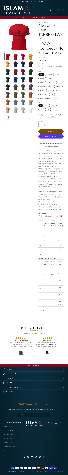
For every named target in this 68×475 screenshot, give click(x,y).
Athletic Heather (45, 98)
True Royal (52, 82)
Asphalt (58, 86)
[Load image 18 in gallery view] (7, 79)
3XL (48, 109)
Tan (52, 94)
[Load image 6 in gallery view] (7, 64)
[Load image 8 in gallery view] (15, 64)
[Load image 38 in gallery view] (15, 102)
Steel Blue (43, 94)
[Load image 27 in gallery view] (23, 87)
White (56, 98)
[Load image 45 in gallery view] (23, 110)
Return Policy (8, 426)
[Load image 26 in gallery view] (15, 87)
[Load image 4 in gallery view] (23, 56)
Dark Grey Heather (45, 86)
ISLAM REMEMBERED (12, 471)
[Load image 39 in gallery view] (23, 102)
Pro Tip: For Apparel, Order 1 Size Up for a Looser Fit (50, 116)
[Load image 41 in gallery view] (30, 102)
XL (57, 105)
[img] (34, 330)
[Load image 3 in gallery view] (15, 56)
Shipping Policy (8, 434)
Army (41, 90)
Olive (49, 90)
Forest (42, 82)
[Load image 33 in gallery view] (23, 94)
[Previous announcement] (3, 2)
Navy (57, 74)
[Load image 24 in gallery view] (7, 87)
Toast (57, 90)
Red (41, 74)
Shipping (40, 63)
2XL (41, 109)
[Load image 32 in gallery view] (15, 94)
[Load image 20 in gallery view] (15, 79)
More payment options (51, 140)
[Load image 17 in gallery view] (30, 72)
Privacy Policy (8, 438)
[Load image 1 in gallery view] (7, 56)
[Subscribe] (48, 415)
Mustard (49, 74)
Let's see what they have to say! (33, 333)
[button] (63, 10)
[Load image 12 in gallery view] (7, 72)
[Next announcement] (64, 2)
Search (6, 450)
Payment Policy (8, 442)
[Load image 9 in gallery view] (23, 64)
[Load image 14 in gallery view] (15, 72)
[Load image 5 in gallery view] (30, 56)
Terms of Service (9, 430)
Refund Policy (22, 471)
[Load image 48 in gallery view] (7, 117)
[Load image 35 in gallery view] (30, 94)
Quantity (40, 121)
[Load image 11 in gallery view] (30, 64)
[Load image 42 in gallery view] (7, 110)
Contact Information (10, 446)
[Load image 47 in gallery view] (30, 110)
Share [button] (42, 310)
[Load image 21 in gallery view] (23, 79)
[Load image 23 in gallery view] (30, 79)
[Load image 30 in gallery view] (7, 94)
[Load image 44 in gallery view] (15, 110)
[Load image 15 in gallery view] (23, 72)
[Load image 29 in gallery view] (30, 87)
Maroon (51, 78)
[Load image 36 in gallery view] (7, 102)
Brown (42, 78)
